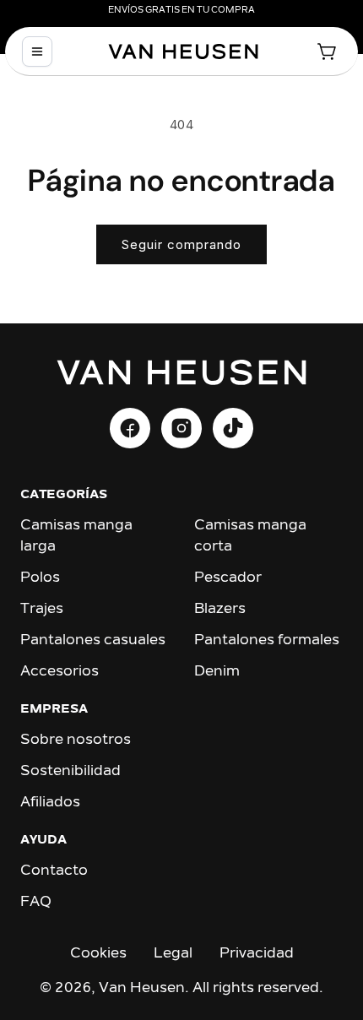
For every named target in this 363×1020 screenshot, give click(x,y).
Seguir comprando (181, 244)
